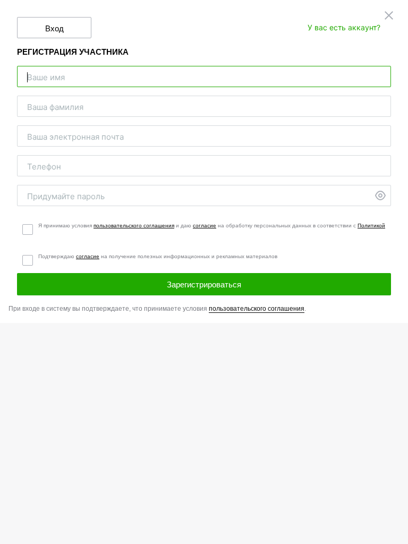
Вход (54, 28)
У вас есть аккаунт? (344, 27)
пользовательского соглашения (134, 225)
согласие (204, 225)
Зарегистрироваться (204, 284)
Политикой (371, 225)
